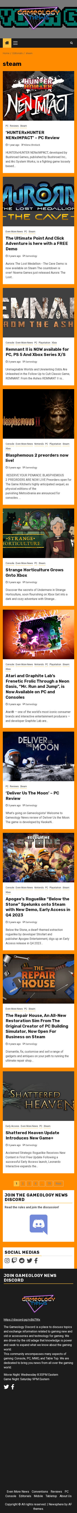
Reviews (14, 126)
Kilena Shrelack (32, 145)
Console (10, 342)
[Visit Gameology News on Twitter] (29, 1261)
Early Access (12, 1126)
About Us (66, 1496)
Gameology (31, 256)
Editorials (25, 1496)
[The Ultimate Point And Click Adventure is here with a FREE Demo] (38, 201)
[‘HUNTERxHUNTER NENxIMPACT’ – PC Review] (38, 96)
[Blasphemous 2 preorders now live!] (38, 414)
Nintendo (39, 444)
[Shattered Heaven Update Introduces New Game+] (38, 1096)
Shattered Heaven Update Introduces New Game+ (32, 1135)
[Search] (71, 43)
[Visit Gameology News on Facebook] (36, 1261)
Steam (23, 126)
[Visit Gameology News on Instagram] (7, 1261)
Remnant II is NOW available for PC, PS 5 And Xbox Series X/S (37, 352)
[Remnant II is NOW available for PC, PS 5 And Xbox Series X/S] (38, 312)
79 (49, 1183)
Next (58, 1183)
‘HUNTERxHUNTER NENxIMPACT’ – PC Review (32, 135)
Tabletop (51, 1496)
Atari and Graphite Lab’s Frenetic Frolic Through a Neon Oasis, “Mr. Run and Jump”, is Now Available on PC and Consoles (37, 686)
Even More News (14, 231)
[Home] (7, 43)
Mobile (38, 1496)
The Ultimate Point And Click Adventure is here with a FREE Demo (37, 243)
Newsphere (56, 1504)
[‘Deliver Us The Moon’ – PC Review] (38, 756)
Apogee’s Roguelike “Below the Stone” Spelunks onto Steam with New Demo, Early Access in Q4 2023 (38, 907)
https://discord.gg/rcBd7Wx (22, 1319)
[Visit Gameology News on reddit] (22, 1261)
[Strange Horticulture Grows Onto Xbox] (38, 533)
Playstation (44, 342)
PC (7, 126)
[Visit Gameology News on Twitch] (14, 1261)
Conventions (40, 1491)
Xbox (54, 342)
